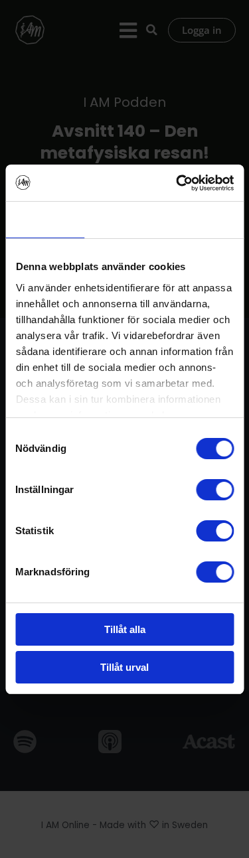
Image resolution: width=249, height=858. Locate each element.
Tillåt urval (124, 667)
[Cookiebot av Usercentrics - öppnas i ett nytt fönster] (177, 183)
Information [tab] (124, 219)
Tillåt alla (124, 629)
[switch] (215, 489)
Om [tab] (204, 219)
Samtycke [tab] (45, 219)
